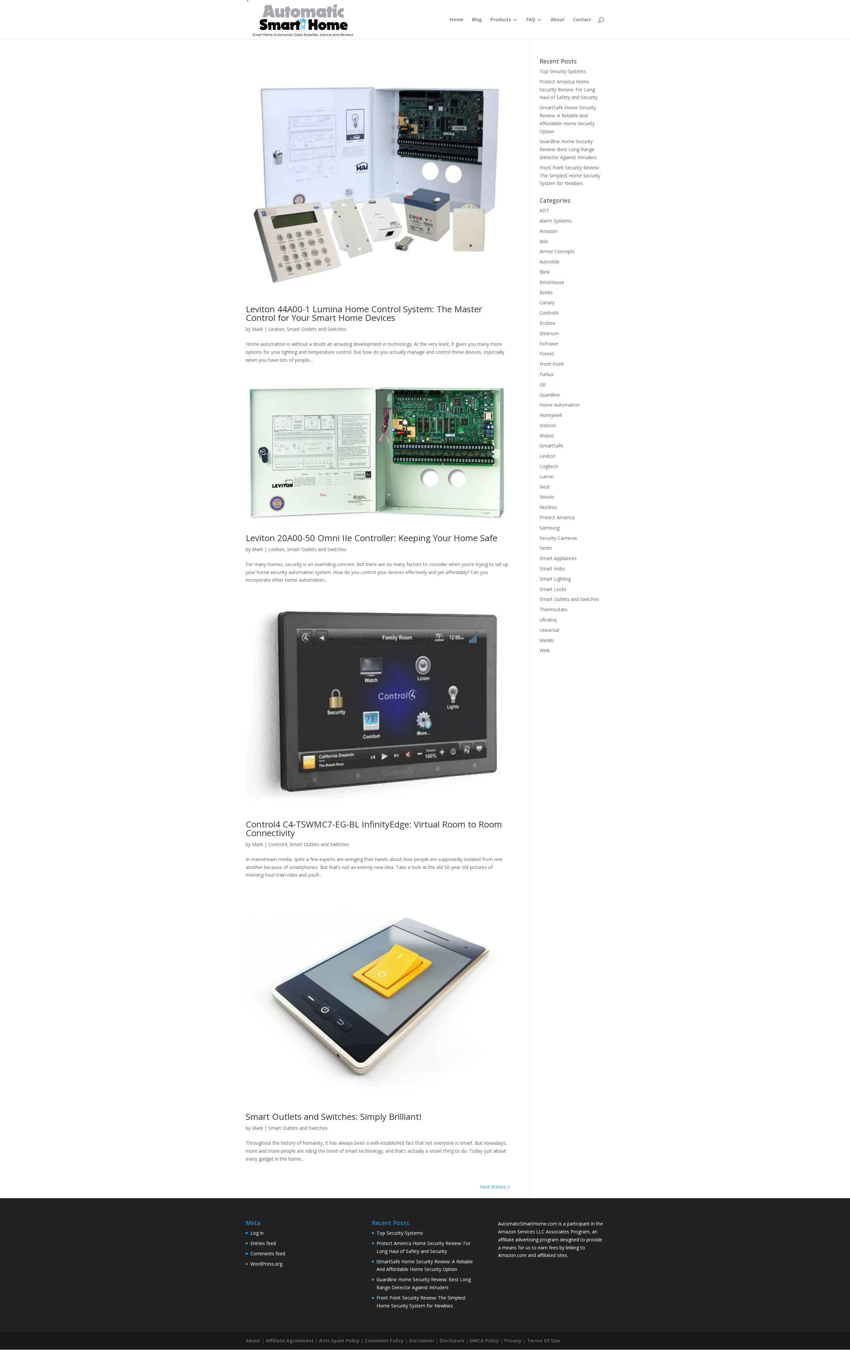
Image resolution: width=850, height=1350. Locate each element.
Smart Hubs (552, 568)
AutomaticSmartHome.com (527, 1223)
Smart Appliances (558, 558)
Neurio (547, 497)
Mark (257, 329)
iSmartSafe (551, 445)
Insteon (548, 425)
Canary (547, 302)
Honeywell (551, 415)
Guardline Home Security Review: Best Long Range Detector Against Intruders (568, 149)
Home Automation (560, 405)
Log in (257, 1233)
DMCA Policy (484, 1340)
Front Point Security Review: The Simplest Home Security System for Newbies (570, 175)
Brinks (546, 292)
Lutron (547, 476)
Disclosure (452, 1340)
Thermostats (553, 609)
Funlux (546, 374)
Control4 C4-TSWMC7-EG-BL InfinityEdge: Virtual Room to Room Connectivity (374, 828)
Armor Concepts (557, 251)
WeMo (547, 640)
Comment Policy (384, 1340)
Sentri (546, 548)
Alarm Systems (556, 221)
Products (500, 20)
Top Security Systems (563, 71)
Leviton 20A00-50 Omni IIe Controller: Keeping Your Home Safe (371, 538)
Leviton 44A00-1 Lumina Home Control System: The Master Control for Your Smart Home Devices (364, 313)
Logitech (549, 466)
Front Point (552, 364)
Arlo (544, 241)
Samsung (549, 528)
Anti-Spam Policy (339, 1340)
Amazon (548, 231)
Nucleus (548, 507)
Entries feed (263, 1243)
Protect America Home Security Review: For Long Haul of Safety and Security (569, 89)
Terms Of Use (543, 1340)
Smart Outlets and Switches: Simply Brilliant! (333, 1116)
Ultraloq (548, 620)
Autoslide (549, 261)
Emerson (549, 333)
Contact (582, 20)
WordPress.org (266, 1264)
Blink (545, 272)
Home (456, 20)
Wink (545, 650)
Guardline (550, 395)
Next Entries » (495, 1187)
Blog (477, 20)
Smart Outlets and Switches (316, 329)
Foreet (547, 353)
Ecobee (547, 323)
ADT (544, 210)
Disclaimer (421, 1340)
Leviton (276, 329)
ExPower (549, 343)
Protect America (557, 517)
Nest (545, 487)
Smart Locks (553, 589)
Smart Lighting (555, 579)
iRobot (547, 436)
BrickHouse (552, 282)
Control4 (277, 844)
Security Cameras (558, 538)
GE (543, 384)
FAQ (530, 20)
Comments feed (267, 1253)
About (557, 20)
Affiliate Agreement (290, 1340)
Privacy (513, 1340)
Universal (549, 630)
